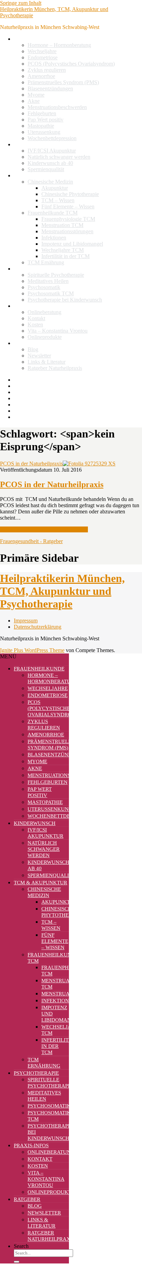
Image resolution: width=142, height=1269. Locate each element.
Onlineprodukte (45, 337)
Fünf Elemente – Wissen (67, 206)
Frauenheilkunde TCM (53, 213)
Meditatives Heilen (48, 281)
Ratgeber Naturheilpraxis (55, 368)
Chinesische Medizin (50, 182)
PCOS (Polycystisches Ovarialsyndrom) (71, 64)
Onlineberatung (44, 312)
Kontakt (36, 318)
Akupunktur (54, 188)
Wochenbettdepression (52, 138)
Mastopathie (41, 126)
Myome (36, 95)
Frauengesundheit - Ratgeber (31, 541)
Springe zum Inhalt (20, 3)
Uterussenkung (44, 132)
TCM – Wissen (57, 200)
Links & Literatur (46, 362)
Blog (33, 349)
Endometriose (43, 57)
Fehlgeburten (42, 113)
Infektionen (53, 237)
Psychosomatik (44, 287)
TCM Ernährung (46, 262)
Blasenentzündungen (50, 88)
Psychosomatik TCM (51, 293)
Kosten (35, 324)
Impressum (26, 620)
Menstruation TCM (62, 225)
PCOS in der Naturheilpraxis (31, 463)
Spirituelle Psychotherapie (56, 275)
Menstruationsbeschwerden (57, 107)
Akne (34, 101)
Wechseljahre (42, 51)
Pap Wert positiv (45, 119)
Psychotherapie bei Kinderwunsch (65, 300)
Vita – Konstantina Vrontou (58, 331)
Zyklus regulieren (47, 70)
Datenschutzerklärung (37, 627)
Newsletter (39, 355)
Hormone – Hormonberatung (59, 45)
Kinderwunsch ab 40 (50, 163)
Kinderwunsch (30, 144)
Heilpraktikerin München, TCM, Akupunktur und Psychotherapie (62, 591)
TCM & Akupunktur (36, 175)
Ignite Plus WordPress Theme (32, 650)
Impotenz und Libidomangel (72, 244)
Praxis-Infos (27, 306)
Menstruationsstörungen (67, 231)
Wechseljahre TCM (62, 250)
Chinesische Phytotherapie (70, 194)
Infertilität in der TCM (65, 256)
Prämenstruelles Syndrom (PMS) (63, 82)
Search (21, 1246)
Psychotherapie (30, 269)
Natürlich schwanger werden (59, 157)
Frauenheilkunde (32, 39)
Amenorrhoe (41, 76)
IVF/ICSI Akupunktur (52, 151)
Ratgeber (23, 343)
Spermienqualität (46, 169)
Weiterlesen (44, 529)
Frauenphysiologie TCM (68, 219)
